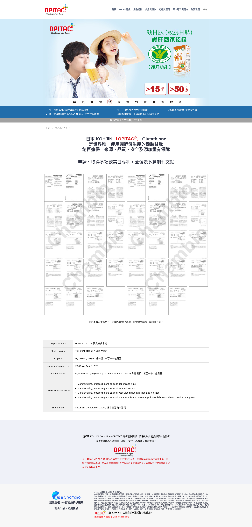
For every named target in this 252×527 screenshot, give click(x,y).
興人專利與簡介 (180, 9)
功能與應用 (164, 9)
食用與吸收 (150, 9)
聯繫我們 (195, 9)
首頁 (114, 9)
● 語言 (205, 10)
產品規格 (137, 9)
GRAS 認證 (125, 9)
